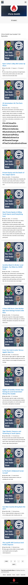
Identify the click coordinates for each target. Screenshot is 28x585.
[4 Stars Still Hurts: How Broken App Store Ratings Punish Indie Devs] (14, 295)
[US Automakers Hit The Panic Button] (14, 90)
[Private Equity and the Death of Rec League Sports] (14, 159)
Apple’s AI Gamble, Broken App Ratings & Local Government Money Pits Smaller (12, 392)
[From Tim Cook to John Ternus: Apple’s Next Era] (14, 337)
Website (15, 20)
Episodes (9, 574)
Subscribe (23, 574)
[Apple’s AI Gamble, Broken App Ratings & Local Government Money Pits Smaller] (14, 376)
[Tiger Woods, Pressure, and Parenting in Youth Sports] (14, 418)
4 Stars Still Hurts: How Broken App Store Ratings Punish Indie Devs (13, 311)
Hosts (13, 574)
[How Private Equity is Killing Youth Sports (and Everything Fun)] (14, 199)
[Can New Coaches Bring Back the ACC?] (14, 493)
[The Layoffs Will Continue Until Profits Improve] (14, 529)
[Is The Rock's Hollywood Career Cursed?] (14, 457)
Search (17, 574)
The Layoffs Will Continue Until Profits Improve (13, 544)
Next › (14, 564)
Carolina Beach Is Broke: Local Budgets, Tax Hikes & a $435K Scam (12, 267)
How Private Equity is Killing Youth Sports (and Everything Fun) (12, 214)
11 (22, 561)
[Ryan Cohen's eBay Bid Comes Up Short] (14, 50)
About (4, 574)
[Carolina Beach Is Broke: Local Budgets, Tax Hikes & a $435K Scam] (14, 251)
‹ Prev (6, 561)
